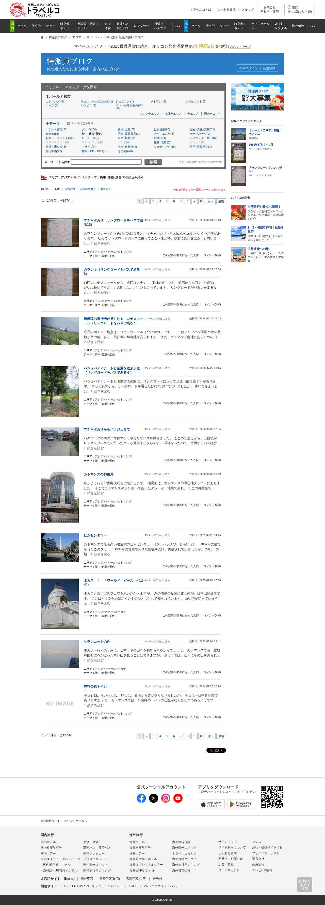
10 (201, 201)
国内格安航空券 (51, 847)
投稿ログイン (248, 68)
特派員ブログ (70, 61)
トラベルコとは (200, 9)
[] (239, 46)
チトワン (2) (158, 101)
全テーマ (53, 123)
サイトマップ (227, 842)
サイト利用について (232, 847)
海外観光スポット (184, 847)
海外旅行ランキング (186, 864)
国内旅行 (47, 835)
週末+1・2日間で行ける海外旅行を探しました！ (265, 233)
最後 (221, 201)
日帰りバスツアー (95, 859)
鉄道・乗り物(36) (57, 146)
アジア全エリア (149, 113)
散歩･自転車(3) (127, 146)
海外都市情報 (181, 870)
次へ (211, 201)
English (69, 878)
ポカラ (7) (52, 105)
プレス (256, 842)
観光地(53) (52, 133)
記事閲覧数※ (88, 189)
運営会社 (258, 859)
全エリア (193, 113)
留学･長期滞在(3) (201, 146)
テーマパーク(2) (200, 133)
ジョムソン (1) (125, 101)
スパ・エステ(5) (164, 133)
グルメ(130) (89, 129)
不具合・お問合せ (230, 859)
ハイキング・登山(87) (203, 138)
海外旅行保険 (181, 842)
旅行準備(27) (54, 151)
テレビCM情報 (262, 870)
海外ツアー (137, 853)
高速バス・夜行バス (97, 847)
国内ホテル (48, 842)
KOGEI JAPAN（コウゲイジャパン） (154, 886)
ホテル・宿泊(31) (57, 129)
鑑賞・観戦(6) (162, 142)
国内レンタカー (94, 853)
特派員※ (106, 189)
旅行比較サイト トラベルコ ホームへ (64, 820)
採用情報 (258, 864)
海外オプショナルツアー (146, 864)
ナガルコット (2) (195, 101)
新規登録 (269, 68)
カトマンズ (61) (56, 101)
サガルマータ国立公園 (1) (97, 101)
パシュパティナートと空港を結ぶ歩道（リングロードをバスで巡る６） (112, 370)
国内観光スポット (95, 864)
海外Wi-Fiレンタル (142, 870)
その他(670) (125, 151)
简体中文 (87, 878)
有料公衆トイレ (95, 686)
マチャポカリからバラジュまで (107, 429)
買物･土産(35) (127, 129)
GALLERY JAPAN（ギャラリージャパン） (93, 886)
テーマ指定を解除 (82, 123)
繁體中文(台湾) (110, 878)
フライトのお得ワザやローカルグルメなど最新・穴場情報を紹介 (266, 212)
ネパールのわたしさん (157, 220)
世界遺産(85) (162, 129)
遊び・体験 (91, 842)
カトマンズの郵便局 (98, 474)
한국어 (157, 878)
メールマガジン (229, 870)
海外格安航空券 (140, 847)
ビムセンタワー (95, 535)
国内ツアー (48, 853)
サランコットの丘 (97, 641)
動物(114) (160, 138)
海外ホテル (137, 842)
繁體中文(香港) (136, 878)
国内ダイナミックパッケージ (60, 859)
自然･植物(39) (127, 138)
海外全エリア (173, 113)
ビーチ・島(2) (90, 138)
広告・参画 (226, 864)
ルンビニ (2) (88, 105)
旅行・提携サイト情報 (267, 847)
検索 (153, 162)
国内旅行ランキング (97, 870)
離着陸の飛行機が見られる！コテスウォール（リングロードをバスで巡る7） (113, 321)
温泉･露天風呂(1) (129, 133)
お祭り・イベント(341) (60, 138)
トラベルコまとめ (184, 853)
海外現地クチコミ (184, 859)
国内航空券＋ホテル (57, 864)
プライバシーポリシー (267, 853)
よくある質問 (226, 9)
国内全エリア (212, 113)
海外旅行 (136, 835)
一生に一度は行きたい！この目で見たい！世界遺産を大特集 (266, 254)
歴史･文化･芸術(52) (202, 129)
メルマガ (248, 9)
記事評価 (70, 189)
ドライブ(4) (89, 146)
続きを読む (102, 243)
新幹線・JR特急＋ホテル (60, 870)
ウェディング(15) (165, 146)
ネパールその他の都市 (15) (129, 107)
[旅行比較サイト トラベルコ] (42, 37)
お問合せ (270, 9)
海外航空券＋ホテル (143, 859)
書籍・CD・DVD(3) (94, 151)
